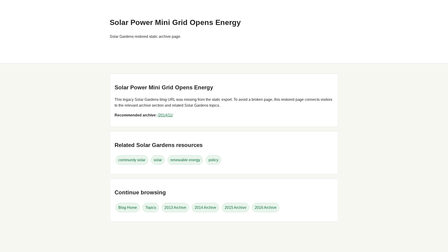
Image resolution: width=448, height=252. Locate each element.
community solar (131, 160)
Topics (150, 208)
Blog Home (127, 208)
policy (213, 160)
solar (158, 160)
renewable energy (185, 160)
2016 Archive (265, 208)
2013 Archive (175, 208)
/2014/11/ (165, 115)
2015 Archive (235, 208)
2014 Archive (205, 208)
